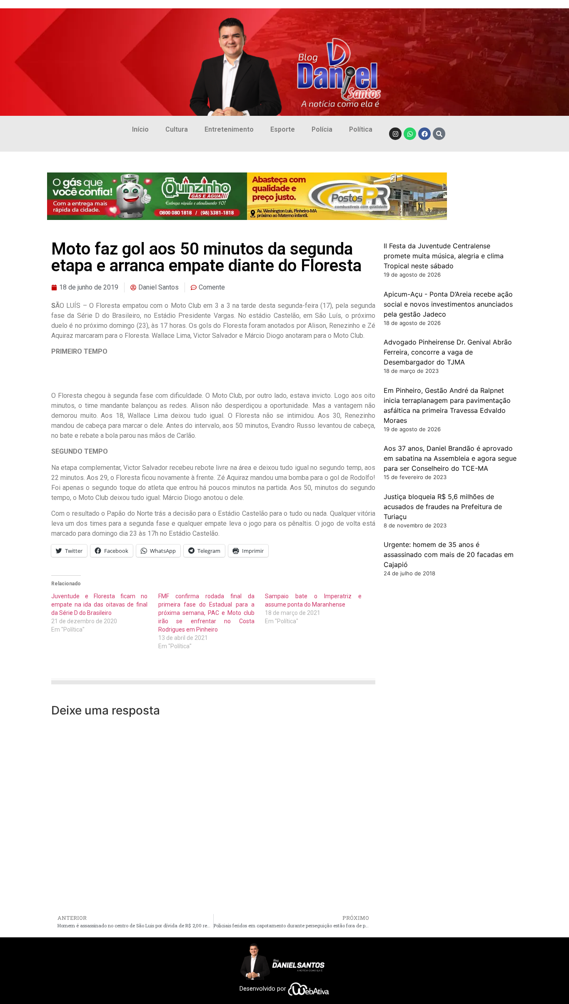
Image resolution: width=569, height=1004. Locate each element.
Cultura (176, 129)
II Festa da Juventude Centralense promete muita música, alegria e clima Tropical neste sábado (444, 256)
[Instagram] (395, 133)
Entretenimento (229, 129)
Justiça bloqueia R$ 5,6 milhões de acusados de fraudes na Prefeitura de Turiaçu (443, 506)
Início (140, 129)
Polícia (322, 129)
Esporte (282, 129)
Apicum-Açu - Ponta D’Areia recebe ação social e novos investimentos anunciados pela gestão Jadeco (448, 304)
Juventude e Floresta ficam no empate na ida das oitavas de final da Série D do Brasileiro (99, 604)
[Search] (439, 133)
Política (360, 129)
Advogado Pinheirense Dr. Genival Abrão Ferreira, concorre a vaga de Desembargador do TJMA (448, 352)
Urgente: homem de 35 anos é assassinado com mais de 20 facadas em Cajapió (449, 554)
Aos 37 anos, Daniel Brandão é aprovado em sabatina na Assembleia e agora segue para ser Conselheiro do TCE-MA (450, 458)
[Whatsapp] (410, 133)
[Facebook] (424, 133)
